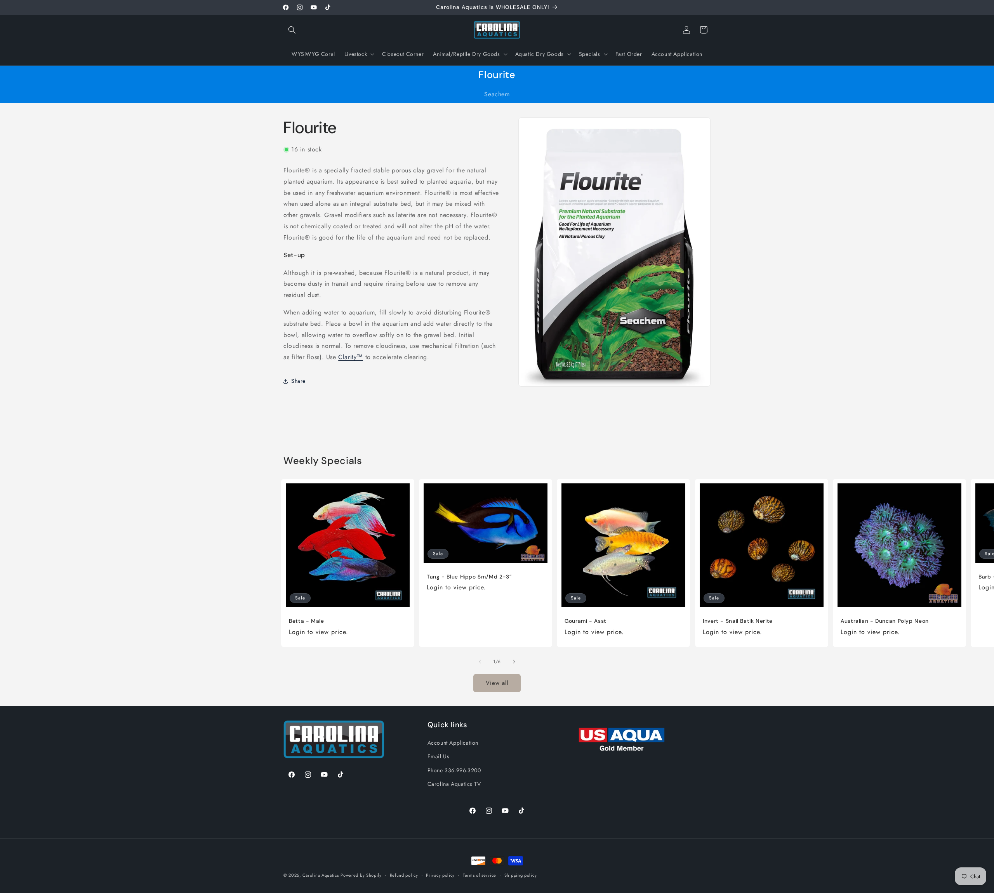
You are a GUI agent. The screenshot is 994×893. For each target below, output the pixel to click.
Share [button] (298, 381)
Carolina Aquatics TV (454, 784)
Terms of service (479, 875)
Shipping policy (520, 875)
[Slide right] (514, 661)
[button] (292, 29)
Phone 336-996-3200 (454, 770)
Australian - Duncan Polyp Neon (885, 621)
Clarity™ (350, 357)
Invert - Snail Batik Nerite (738, 621)
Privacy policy (440, 875)
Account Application (452, 743)
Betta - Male (306, 621)
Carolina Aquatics (320, 875)
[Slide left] (479, 661)
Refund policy (404, 875)
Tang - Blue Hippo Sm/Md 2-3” (469, 576)
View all (497, 683)
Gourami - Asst (585, 621)
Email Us (438, 756)
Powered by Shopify (361, 875)
